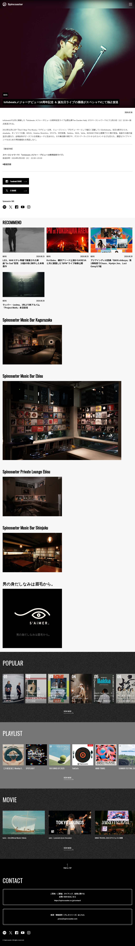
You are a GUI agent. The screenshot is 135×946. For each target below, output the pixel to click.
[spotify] (4, 208)
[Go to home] (13, 4)
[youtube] (23, 208)
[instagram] (29, 208)
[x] (10, 208)
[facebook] (17, 208)
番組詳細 (7, 164)
